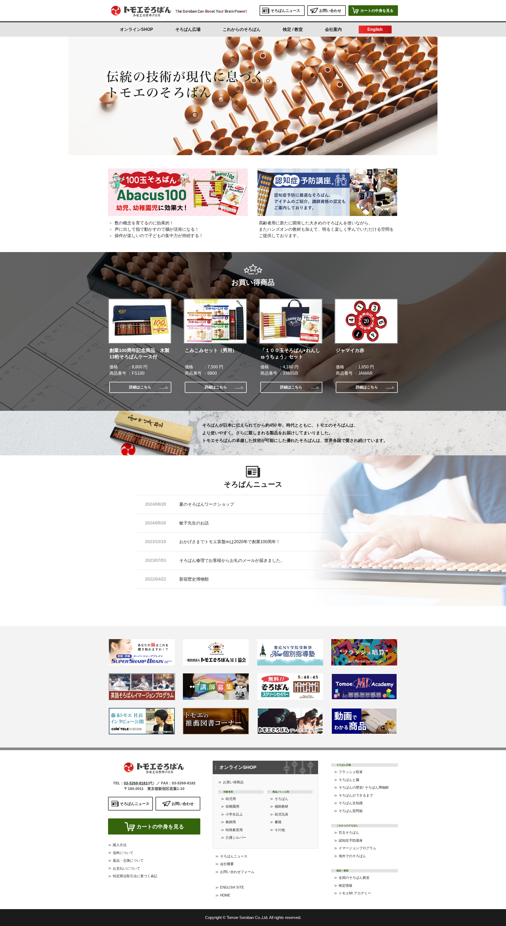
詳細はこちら (140, 387)
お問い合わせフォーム (237, 872)
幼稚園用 (232, 806)
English (375, 29)
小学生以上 (234, 814)
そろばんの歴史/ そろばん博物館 (364, 787)
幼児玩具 (281, 814)
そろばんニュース (233, 856)
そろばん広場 (188, 29)
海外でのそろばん (352, 856)
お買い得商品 (233, 782)
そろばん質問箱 (351, 811)
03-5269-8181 (136, 783)
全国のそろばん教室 (354, 878)
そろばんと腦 (349, 780)
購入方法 (119, 845)
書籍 (278, 822)
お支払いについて (126, 868)
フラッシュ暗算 (351, 772)
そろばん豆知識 (351, 803)
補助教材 (281, 806)
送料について (123, 853)
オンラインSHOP (136, 29)
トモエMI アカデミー (355, 893)
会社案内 (333, 29)
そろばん (281, 799)
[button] (242, 148)
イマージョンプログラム (357, 848)
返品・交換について (128, 860)
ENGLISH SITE (232, 887)
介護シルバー (236, 838)
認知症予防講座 (351, 840)
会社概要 (227, 864)
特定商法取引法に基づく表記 (135, 876)
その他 (280, 830)
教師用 (231, 822)
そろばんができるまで (356, 795)
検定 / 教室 (293, 29)
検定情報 (345, 886)
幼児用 (231, 799)
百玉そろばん (349, 833)
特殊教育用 (234, 830)
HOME (225, 895)
